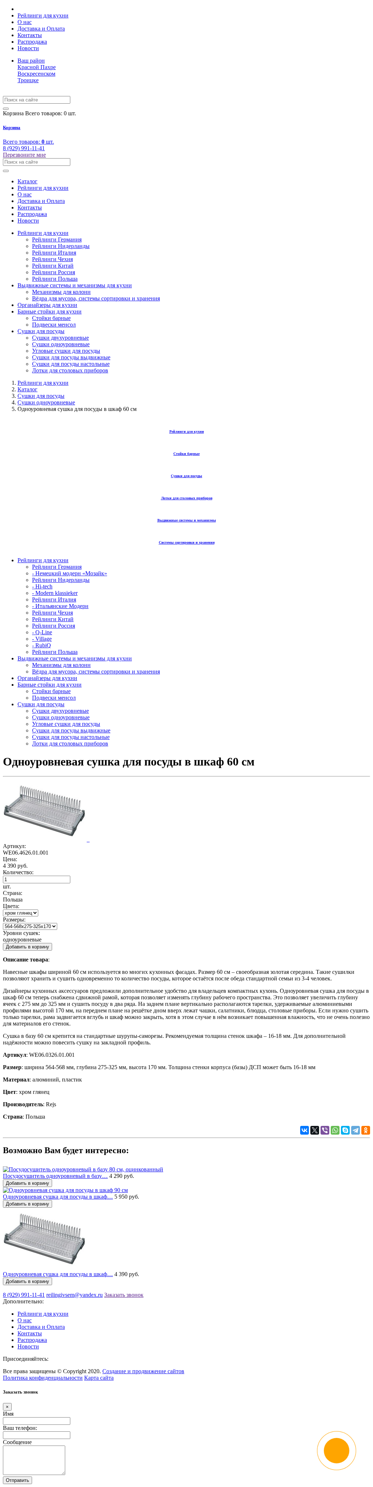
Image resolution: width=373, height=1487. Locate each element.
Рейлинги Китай (53, 266)
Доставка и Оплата (41, 28)
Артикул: (14, 846)
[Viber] (325, 1130)
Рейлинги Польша (55, 279)
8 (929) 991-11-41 (24, 148)
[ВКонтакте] (304, 1130)
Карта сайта (99, 1378)
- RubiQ (41, 645)
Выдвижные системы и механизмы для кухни (74, 285)
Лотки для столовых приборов (70, 370)
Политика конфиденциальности (43, 1378)
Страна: (12, 893)
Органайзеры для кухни (47, 305)
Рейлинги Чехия (52, 259)
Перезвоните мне (24, 155)
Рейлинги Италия (54, 252)
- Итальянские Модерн (60, 606)
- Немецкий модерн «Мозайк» (69, 573)
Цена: (10, 859)
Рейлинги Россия (53, 272)
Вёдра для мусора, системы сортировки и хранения (96, 298)
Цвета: (11, 906)
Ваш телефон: (20, 1428)
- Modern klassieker (55, 593)
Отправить (17, 1480)
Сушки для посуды (40, 331)
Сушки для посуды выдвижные (71, 357)
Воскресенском (36, 74)
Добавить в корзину (27, 947)
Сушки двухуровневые (60, 338)
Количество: (18, 872)
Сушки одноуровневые (61, 344)
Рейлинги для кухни (42, 15)
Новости (28, 48)
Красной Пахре (36, 67)
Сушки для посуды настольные (71, 364)
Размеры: (14, 919)
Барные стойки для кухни (49, 311)
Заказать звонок (124, 1295)
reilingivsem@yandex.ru (74, 1295)
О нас (24, 22)
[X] (314, 1130)
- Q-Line (42, 632)
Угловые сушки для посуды (66, 351)
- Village (42, 639)
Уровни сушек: (21, 933)
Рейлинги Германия (57, 239)
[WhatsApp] (335, 1130)
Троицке (28, 80)
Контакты (29, 35)
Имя (8, 1414)
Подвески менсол (54, 324)
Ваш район (31, 60)
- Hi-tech (42, 586)
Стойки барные (51, 318)
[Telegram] (355, 1130)
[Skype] (345, 1130)
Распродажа (32, 42)
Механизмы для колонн (61, 292)
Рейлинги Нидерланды (61, 246)
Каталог (27, 181)
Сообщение (17, 1442)
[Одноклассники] (365, 1130)
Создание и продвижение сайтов (143, 1371)
